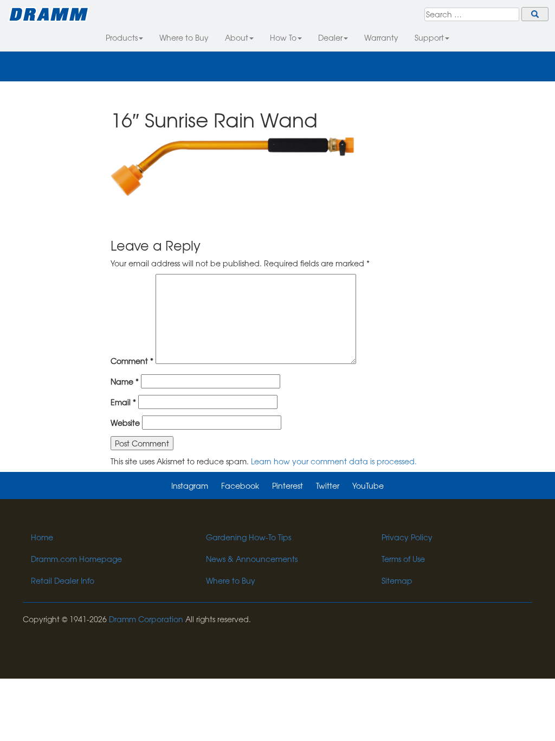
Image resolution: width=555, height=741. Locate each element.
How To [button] (283, 37)
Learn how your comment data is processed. (334, 461)
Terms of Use (403, 558)
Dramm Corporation (146, 619)
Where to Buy (184, 37)
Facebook (240, 485)
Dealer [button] (330, 37)
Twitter (327, 485)
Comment (132, 360)
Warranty (381, 37)
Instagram (189, 485)
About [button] (236, 37)
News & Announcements (252, 558)
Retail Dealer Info (62, 580)
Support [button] (429, 37)
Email (123, 402)
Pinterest (287, 485)
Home (42, 537)
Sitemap (397, 580)
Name (125, 381)
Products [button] (122, 37)
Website (125, 422)
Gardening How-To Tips (248, 537)
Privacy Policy (407, 537)
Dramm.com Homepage (76, 558)
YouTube (368, 485)
